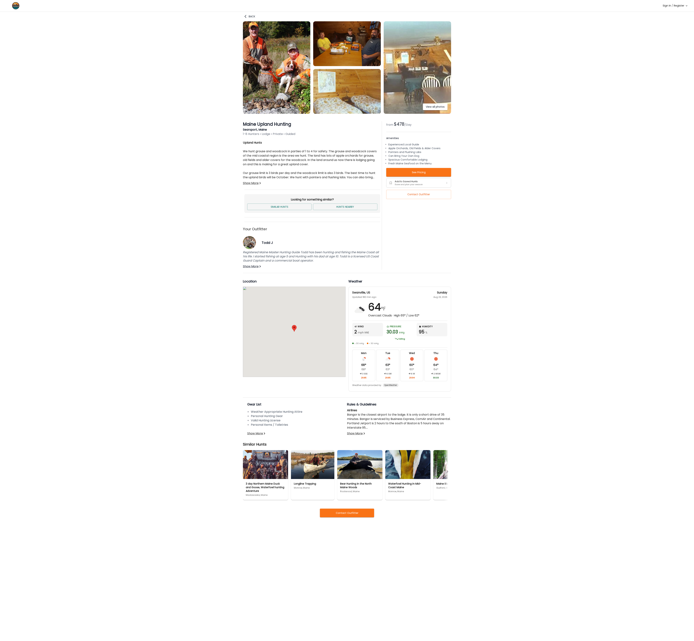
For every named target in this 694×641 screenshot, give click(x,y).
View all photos (435, 107)
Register (679, 5)
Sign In (667, 5)
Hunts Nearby (345, 207)
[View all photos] (417, 113)
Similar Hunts (279, 207)
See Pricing (419, 172)
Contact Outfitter (418, 194)
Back (252, 16)
